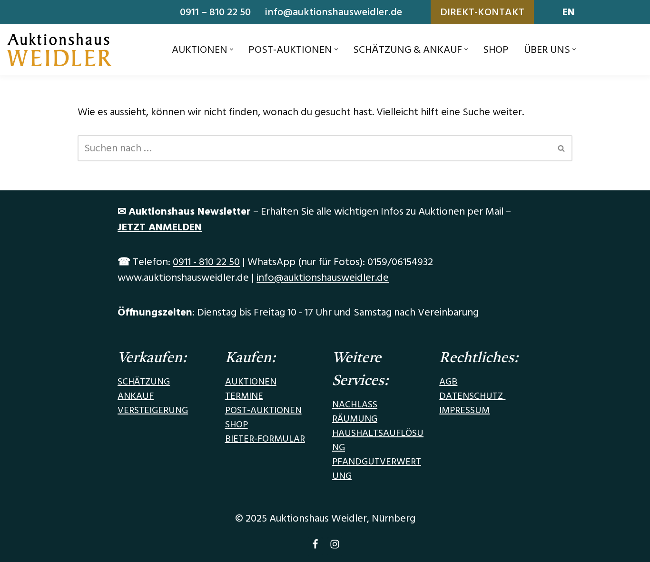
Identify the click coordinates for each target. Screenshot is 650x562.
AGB (448, 381)
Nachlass (354, 404)
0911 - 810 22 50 (206, 262)
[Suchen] (561, 148)
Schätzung (144, 381)
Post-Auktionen (263, 410)
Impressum (464, 410)
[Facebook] (315, 546)
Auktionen (250, 381)
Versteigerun (150, 410)
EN (568, 12)
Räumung (354, 418)
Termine (244, 396)
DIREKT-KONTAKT (482, 12)
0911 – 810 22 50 (215, 12)
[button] (231, 49)
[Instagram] (334, 546)
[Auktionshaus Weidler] (59, 49)
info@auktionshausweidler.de (333, 12)
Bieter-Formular (265, 438)
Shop (496, 49)
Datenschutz (472, 396)
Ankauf (136, 396)
